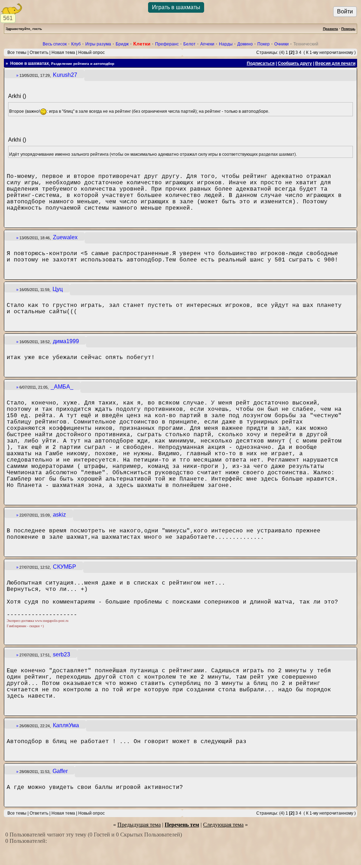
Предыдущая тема (139, 825)
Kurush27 (65, 75)
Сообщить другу (295, 63)
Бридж (122, 44)
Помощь (348, 29)
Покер (263, 44)
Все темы (16, 52)
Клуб (76, 44)
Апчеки (207, 44)
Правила (330, 29)
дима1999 (66, 341)
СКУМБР (64, 567)
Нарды (226, 44)
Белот (189, 44)
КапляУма (66, 725)
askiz (59, 515)
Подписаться (261, 63)
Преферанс (167, 44)
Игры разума (98, 44)
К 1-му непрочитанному (329, 52)
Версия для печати (335, 63)
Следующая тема (223, 825)
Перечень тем (182, 825)
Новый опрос (91, 52)
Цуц (58, 289)
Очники (281, 44)
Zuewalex (65, 237)
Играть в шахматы (176, 7)
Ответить (39, 52)
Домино (245, 44)
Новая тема (63, 52)
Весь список (55, 44)
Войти (345, 11)
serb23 (61, 654)
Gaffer (60, 771)
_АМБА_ (62, 387)
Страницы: (267, 52)
